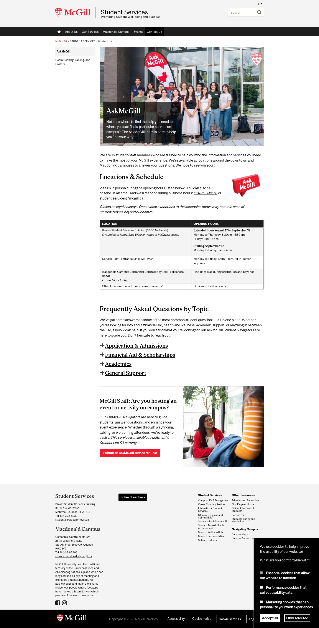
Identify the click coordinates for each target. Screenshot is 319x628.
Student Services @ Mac (211, 536)
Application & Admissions (136, 346)
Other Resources (243, 495)
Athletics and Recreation (245, 500)
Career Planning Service (211, 504)
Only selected (297, 618)
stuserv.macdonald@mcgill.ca (73, 556)
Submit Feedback (133, 497)
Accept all (270, 618)
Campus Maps (240, 534)
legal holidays (126, 207)
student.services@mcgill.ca (121, 198)
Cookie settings (230, 619)
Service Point (239, 515)
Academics (118, 364)
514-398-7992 (68, 552)
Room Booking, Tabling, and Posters (72, 62)
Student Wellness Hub (210, 532)
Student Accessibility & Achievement (211, 526)
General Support (125, 373)
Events (138, 31)
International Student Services (210, 509)
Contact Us (154, 31)
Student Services (124, 12)
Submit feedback (207, 540)
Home (59, 31)
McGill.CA (61, 41)
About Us (71, 31)
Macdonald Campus (116, 31)
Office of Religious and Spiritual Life (210, 516)
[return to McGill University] (72, 618)
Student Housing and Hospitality (243, 520)
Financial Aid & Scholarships (140, 355)
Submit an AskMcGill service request (130, 453)
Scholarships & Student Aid (213, 521)
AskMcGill (64, 51)
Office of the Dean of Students (243, 509)
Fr (260, 4)
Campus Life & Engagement (213, 500)
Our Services (90, 31)
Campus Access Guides (245, 538)
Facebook (58, 602)
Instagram (65, 602)
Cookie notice (201, 618)
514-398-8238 (205, 193)
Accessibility (176, 618)
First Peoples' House (243, 504)
